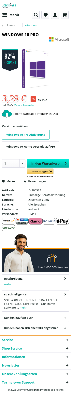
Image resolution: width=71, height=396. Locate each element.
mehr (7, 284)
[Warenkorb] (65, 15)
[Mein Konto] (55, 15)
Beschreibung (13, 278)
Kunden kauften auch (18, 318)
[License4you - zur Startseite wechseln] (9, 5)
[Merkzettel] (45, 15)
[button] (40, 173)
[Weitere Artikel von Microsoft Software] (59, 40)
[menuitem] (10, 15)
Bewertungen (36, 181)
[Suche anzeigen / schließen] (36, 15)
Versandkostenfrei (24, 105)
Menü (14, 14)
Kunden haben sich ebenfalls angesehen (31, 328)
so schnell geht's (15, 294)
